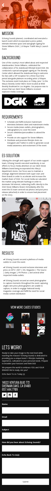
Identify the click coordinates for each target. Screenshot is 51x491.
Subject (5, 429)
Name (5, 404)
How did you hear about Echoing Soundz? (21, 442)
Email (4, 417)
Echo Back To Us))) (10, 455)
